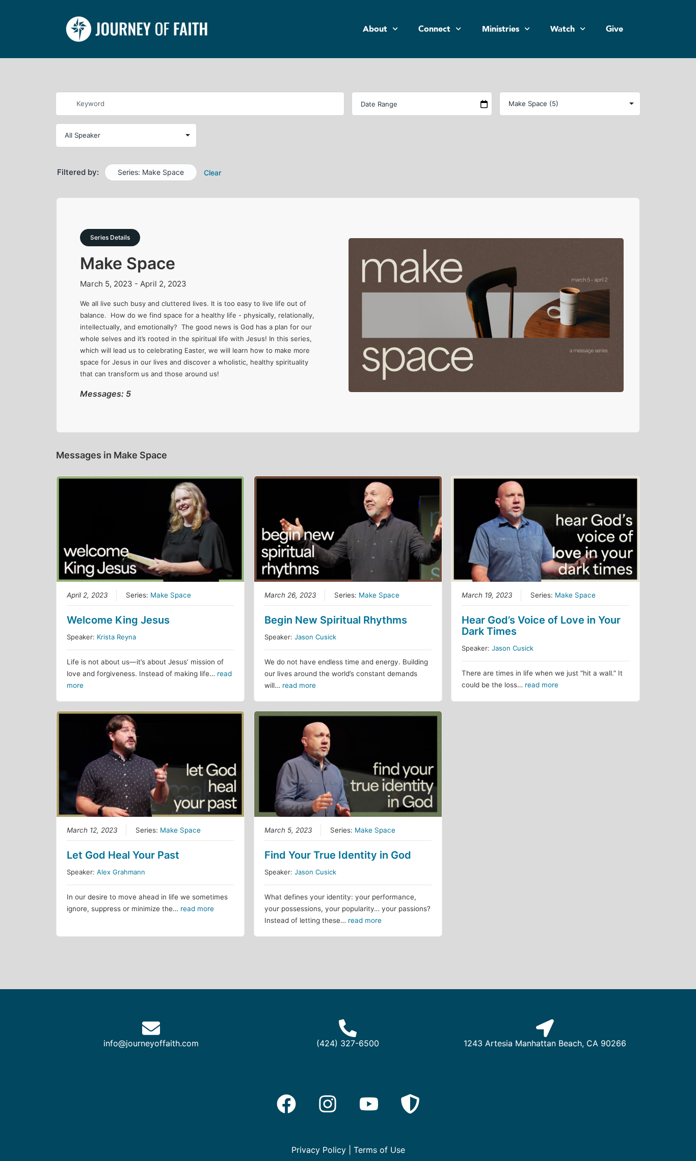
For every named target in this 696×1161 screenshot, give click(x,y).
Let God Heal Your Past (123, 855)
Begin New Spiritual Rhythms (335, 620)
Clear (212, 172)
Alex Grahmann (121, 872)
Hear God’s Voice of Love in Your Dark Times (541, 625)
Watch (562, 29)
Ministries (500, 29)
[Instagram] (327, 1104)
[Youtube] (369, 1104)
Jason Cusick (315, 637)
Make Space (170, 595)
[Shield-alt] (410, 1104)
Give (614, 29)
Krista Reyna (116, 637)
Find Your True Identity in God (337, 855)
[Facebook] (286, 1104)
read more (299, 685)
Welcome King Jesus (118, 620)
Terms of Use (379, 1150)
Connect (434, 29)
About (375, 29)
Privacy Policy (318, 1150)
